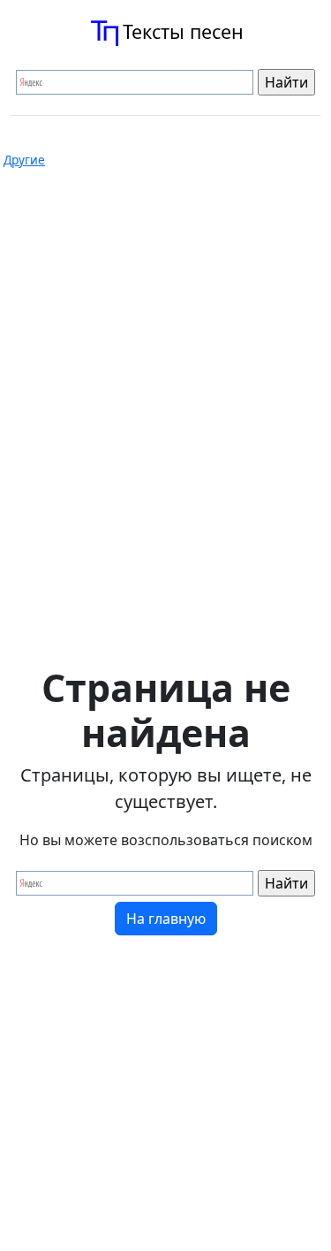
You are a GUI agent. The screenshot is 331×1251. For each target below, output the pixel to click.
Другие (24, 160)
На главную (166, 918)
